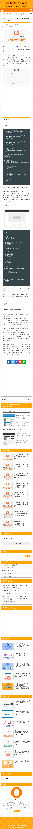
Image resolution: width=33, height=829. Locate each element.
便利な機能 (7, 599)
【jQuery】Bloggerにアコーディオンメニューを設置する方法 (22, 675)
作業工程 (10, 73)
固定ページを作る (13, 47)
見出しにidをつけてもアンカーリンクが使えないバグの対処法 (22, 645)
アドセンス (19, 590)
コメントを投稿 (16, 543)
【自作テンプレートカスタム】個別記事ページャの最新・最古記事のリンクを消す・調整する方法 (22, 686)
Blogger (6, 585)
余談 (9, 80)
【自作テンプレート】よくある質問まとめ (22, 654)
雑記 (12, 601)
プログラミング (20, 596)
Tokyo (6, 588)
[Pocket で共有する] (20, 362)
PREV (5, 399)
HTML (14, 76)
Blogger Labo (16, 3)
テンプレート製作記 (8, 26)
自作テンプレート (9, 573)
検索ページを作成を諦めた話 (17, 82)
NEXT (28, 399)
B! (17, 362)
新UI (15, 599)
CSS (13, 78)
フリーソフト (8, 596)
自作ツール (7, 570)
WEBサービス (8, 590)
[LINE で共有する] (24, 362)
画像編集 (23, 599)
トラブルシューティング (20, 593)
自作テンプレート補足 (11, 576)
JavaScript (23, 585)
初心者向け (7, 568)
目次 (5, 601)
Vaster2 (14, 588)
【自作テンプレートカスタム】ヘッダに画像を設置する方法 (22, 665)
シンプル (6, 593)
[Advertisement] (16, 103)
